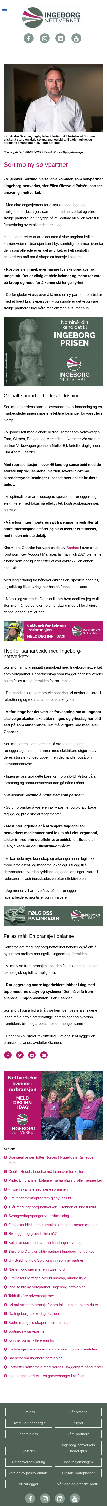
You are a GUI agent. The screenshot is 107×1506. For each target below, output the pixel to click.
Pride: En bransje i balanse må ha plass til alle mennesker (55, 1180)
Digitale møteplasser (78, 1473)
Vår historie (78, 1412)
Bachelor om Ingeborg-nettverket (35, 1358)
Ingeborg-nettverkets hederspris (78, 1448)
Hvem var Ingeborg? (28, 1423)
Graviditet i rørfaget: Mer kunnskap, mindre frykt (47, 1278)
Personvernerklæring (28, 1462)
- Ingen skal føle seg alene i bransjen (38, 1189)
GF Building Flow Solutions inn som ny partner (45, 1260)
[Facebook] (28, 38)
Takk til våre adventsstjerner (31, 1296)
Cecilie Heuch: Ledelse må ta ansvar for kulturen (47, 1171)
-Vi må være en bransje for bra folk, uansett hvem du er (53, 1305)
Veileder (28, 1451)
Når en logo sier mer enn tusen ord (36, 1269)
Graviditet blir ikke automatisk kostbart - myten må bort (53, 1225)
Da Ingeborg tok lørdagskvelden (34, 1313)
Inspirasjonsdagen (78, 1462)
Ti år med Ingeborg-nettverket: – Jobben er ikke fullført (52, 1207)
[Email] (44, 1055)
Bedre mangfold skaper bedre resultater (40, 1322)
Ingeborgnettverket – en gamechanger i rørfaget (47, 1376)
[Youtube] (76, 38)
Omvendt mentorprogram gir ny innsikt (39, 1198)
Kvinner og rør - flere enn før (31, 1340)
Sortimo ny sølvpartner (27, 1331)
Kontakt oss (28, 1434)
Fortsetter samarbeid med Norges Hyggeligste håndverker (55, 1367)
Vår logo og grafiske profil (78, 1484)
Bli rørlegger (28, 1484)
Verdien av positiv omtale (28, 1473)
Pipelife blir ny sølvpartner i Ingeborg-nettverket (46, 1287)
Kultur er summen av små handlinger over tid (44, 1242)
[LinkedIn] (60, 38)
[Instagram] (44, 38)
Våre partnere (78, 1434)
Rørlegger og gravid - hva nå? (32, 1234)
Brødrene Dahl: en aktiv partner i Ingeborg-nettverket (51, 1251)
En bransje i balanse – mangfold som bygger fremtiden (52, 1349)
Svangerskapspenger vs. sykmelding (38, 1216)
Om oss (29, 1412)
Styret (78, 1423)
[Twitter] (20, 1055)
